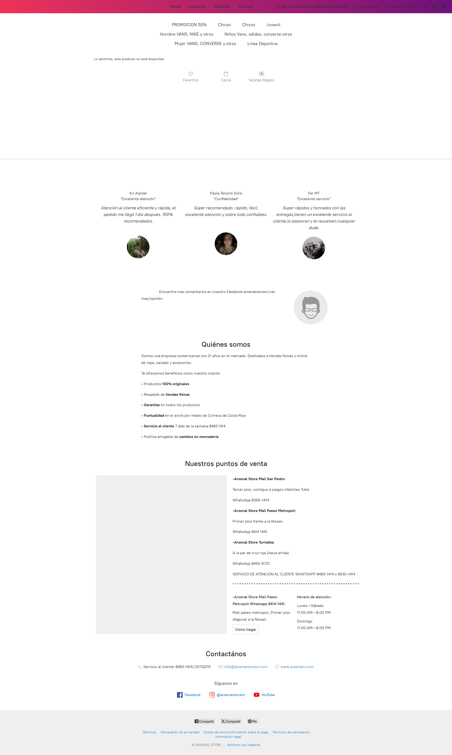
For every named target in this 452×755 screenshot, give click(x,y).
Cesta (226, 80)
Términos (149, 732)
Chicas (224, 24)
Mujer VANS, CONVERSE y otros (205, 43)
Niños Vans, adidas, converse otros (258, 34)
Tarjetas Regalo (261, 80)
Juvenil (273, 24)
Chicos (248, 24)
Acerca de (197, 6)
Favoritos (190, 80)
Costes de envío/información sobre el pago (235, 732)
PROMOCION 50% (189, 24)
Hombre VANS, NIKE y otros (186, 34)
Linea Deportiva (262, 43)
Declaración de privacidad (180, 732)
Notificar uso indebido (243, 745)
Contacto (246, 6)
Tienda (175, 6)
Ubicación (222, 6)
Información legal (228, 737)
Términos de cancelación (291, 732)
